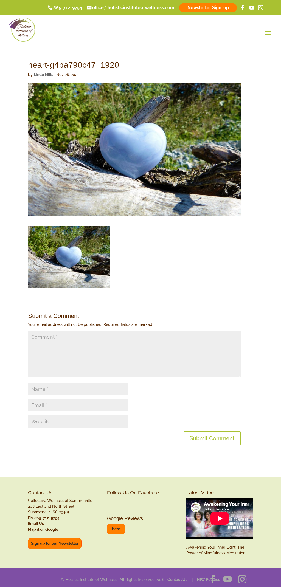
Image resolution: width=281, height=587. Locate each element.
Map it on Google (43, 529)
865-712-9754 (67, 8)
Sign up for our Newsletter (54, 543)
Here (116, 529)
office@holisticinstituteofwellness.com (133, 8)
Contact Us (177, 579)
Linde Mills (43, 74)
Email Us (36, 523)
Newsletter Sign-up (208, 7)
